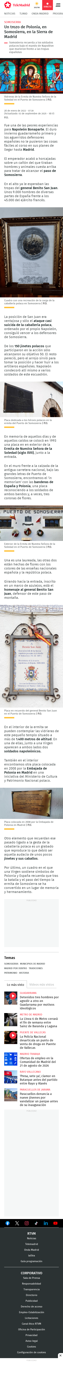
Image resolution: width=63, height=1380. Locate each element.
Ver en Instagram (26, 1223)
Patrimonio (10, 973)
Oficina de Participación (31, 1329)
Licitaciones (31, 1318)
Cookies (31, 1346)
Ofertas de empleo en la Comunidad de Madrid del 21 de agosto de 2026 (10, 1059)
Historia (24, 973)
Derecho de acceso (31, 1306)
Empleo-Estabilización (31, 1312)
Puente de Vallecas (33, 1032)
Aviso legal (32, 1341)
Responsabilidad (31, 1283)
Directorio (31, 1295)
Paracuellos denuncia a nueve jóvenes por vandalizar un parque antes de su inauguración (10, 1094)
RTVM (31, 1233)
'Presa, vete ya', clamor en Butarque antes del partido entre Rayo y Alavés (10, 1076)
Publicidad (32, 1301)
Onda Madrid (40, 13)
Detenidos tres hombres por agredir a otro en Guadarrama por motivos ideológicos (10, 998)
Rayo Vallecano (30, 1071)
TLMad (23, 13)
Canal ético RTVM (31, 1324)
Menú (58, 5)
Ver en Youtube (55, 1223)
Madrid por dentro (15, 968)
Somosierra (12, 22)
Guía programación (31, 1261)
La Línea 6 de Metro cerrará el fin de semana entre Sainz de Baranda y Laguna (10, 1019)
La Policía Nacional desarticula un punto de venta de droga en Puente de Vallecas (10, 1037)
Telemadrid (31, 1244)
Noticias (9, 13)
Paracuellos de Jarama (35, 1089)
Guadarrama (28, 993)
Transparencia (32, 1289)
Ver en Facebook (7, 1224)
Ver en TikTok (36, 1224)
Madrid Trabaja (30, 1054)
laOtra (31, 1255)
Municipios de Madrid (32, 964)
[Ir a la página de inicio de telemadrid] (17, 5)
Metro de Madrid (31, 1014)
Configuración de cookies (31, 1352)
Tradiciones (36, 968)
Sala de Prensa (31, 1278)
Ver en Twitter (17, 1224)
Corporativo (31, 1273)
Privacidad (31, 1335)
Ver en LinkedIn (46, 1223)
